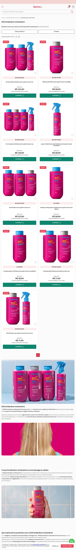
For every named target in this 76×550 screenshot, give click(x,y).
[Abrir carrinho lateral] (73, 6)
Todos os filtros (19, 31)
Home (2, 17)
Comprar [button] (18, 95)
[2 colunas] (16, 36)
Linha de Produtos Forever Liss (13, 17)
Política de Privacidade (39, 544)
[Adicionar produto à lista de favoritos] (35, 73)
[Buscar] (72, 11)
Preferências (55, 546)
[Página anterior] (34, 355)
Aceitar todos (67, 546)
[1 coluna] (19, 36)
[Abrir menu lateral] (2, 6)
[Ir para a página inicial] (38, 7)
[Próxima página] (42, 355)
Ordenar (56, 31)
